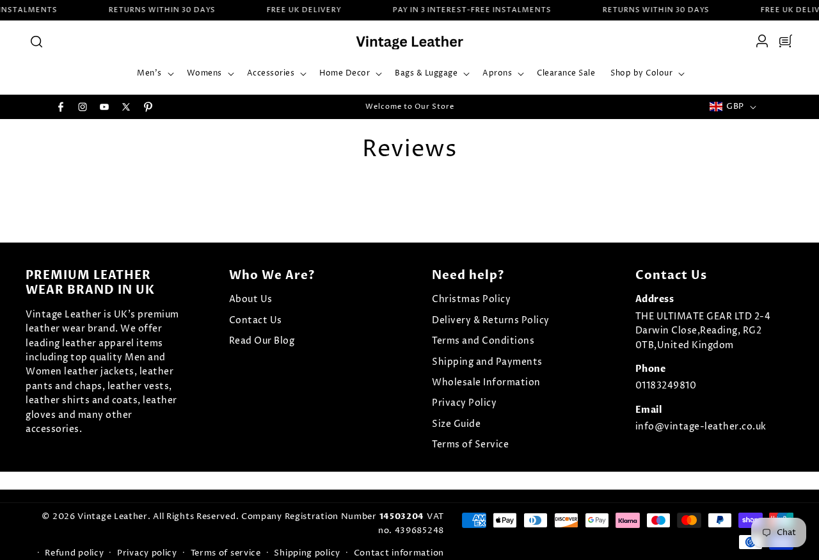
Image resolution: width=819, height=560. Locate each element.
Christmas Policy (471, 299)
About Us (251, 299)
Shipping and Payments (487, 362)
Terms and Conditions (483, 341)
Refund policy (74, 553)
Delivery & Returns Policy (491, 320)
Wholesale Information (486, 382)
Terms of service (226, 553)
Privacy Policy (464, 403)
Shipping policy (307, 553)
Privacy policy (147, 553)
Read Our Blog (262, 341)
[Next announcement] (546, 107)
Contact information (399, 553)
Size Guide (456, 424)
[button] (36, 41)
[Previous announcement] (273, 107)
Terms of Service (470, 444)
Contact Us (255, 320)
